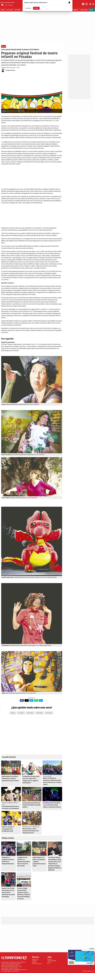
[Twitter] (90, 4)
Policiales (10, 10)
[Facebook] (83, 4)
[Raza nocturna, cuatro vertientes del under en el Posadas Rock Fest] (32, 818)
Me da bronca (49, 713)
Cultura (3, 46)
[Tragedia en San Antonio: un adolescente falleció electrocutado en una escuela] (24, 849)
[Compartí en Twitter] (27, 700)
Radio (91, 10)
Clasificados (84, 10)
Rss (48, 963)
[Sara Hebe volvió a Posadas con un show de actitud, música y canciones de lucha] (52, 794)
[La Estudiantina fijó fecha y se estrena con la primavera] (11, 794)
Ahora (3, 10)
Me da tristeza (30, 713)
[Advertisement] (31, 176)
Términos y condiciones (37, 963)
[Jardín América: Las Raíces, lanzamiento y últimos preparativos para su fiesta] (11, 768)
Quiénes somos (35, 959)
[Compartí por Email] (31, 700)
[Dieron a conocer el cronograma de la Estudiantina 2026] (11, 818)
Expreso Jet (50, 959)
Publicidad (34, 962)
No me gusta (21, 713)
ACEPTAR (36, 8)
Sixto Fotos (50, 962)
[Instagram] (87, 4)
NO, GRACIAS (28, 8)
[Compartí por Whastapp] (36, 700)
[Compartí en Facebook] (22, 700)
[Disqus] (31, 736)
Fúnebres (75, 10)
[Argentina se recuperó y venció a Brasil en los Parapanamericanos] (8, 849)
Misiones (17, 10)
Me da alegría (39, 713)
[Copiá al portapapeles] (41, 700)
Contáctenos (34, 960)
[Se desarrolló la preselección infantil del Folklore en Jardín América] (32, 794)
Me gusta (13, 713)
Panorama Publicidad (52, 960)
